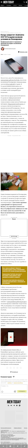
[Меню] (1, 2)
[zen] (17, 405)
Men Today (8, 2)
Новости (6, 31)
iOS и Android (10, 84)
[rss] (8, 405)
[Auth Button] (26, 2)
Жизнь (2, 31)
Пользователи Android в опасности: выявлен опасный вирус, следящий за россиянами (14, 281)
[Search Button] (24, 2)
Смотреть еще (14, 236)
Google (8, 54)
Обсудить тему (23, 51)
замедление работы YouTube (10, 80)
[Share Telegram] (17, 446)
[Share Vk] (3, 446)
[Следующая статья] (14, 395)
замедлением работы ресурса (16, 301)
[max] (19, 405)
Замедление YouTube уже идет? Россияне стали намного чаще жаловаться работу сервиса (12, 275)
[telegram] (14, 405)
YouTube (5, 54)
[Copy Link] (24, 446)
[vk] (11, 405)
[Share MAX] (10, 446)
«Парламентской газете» (15, 104)
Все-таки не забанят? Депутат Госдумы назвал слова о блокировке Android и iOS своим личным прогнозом (14, 269)
